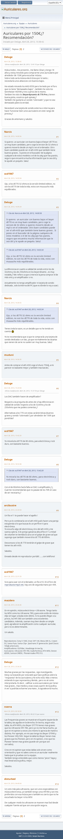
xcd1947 (8, 173)
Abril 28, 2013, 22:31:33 (12, 576)
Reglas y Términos (30, 833)
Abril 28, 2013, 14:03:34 (12, 178)
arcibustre (10, 505)
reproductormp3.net (14, 584)
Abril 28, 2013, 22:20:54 (12, 510)
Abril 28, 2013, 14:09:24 (12, 207)
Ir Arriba (6, 816)
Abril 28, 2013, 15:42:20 (12, 435)
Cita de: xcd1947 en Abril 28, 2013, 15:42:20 (26, 470)
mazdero (9, 600)
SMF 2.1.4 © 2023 (25, 836)
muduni (9, 355)
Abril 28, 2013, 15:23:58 (12, 388)
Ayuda (18, 833)
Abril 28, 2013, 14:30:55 (12, 303)
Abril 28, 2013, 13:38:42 (12, 61)
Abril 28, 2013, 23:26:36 (12, 605)
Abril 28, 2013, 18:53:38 (12, 464)
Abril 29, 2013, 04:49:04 (12, 783)
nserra (8, 706)
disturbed (10, 779)
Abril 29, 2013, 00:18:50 (12, 711)
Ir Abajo (6, 49)
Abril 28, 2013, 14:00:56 (12, 136)
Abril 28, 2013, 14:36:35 (12, 359)
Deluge (8, 57)
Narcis (8, 131)
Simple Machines (38, 836)
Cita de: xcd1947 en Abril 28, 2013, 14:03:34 (26, 250)
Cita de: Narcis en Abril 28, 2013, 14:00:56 (25, 213)
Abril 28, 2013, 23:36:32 (12, 666)
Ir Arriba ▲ (43, 833)
